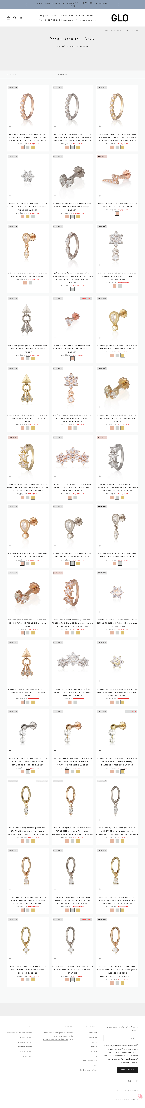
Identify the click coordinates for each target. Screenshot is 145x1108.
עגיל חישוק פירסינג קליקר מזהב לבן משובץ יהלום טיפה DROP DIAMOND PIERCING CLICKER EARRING (73, 900)
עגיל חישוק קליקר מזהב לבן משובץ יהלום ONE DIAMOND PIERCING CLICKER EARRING (72, 969)
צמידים (94, 1046)
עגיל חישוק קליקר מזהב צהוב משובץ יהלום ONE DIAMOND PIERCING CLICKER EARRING (28, 969)
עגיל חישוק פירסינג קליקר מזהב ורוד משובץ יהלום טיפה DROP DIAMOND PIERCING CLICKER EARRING (27, 900)
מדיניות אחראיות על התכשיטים (19, 1032)
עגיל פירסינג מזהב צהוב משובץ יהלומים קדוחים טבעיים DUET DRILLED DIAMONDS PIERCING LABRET (117, 761)
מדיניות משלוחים (25, 1042)
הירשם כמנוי (127, 1069)
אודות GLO (92, 1032)
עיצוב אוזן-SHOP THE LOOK (59, 20)
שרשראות (93, 1037)
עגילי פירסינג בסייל (113, 31)
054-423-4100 (60, 1036)
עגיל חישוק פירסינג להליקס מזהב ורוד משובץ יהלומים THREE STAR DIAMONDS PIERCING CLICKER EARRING (72, 623)
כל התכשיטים (67, 16)
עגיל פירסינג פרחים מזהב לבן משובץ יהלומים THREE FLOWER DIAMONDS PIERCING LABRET (72, 692)
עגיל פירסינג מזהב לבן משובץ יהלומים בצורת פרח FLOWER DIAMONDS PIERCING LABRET (117, 276)
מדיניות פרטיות (26, 1051)
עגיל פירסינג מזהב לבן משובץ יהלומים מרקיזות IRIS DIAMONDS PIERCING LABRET (72, 206)
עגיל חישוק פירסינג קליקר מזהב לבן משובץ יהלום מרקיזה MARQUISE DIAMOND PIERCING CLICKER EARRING (117, 831)
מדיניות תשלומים (25, 1046)
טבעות (94, 1042)
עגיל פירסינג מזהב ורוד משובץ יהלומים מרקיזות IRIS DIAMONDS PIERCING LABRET (27, 623)
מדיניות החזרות (26, 1037)
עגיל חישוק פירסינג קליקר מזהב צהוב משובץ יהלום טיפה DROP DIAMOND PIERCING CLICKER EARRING (117, 900)
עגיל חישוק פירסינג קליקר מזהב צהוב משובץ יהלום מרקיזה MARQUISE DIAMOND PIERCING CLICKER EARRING (28, 831)
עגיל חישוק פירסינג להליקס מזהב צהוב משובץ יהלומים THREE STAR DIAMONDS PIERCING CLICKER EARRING (28, 487)
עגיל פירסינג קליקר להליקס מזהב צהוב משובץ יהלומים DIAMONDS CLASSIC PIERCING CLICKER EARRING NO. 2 (117, 137)
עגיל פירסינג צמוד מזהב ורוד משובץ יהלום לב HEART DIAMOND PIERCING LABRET (72, 348)
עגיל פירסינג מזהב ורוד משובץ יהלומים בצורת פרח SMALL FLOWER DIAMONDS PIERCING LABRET (117, 623)
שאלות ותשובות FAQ (88, 1070)
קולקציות (91, 16)
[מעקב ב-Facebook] (136, 1081)
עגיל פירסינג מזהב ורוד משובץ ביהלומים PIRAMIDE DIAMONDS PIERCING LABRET (28, 692)
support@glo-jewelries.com (55, 1039)
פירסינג (94, 1056)
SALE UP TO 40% (89, 1060)
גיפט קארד (45, 16)
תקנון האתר (27, 1056)
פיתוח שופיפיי (122, 1100)
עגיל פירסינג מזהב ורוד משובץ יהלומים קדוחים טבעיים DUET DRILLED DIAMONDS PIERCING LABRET (72, 761)
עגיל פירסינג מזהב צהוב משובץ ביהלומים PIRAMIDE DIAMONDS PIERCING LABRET (27, 418)
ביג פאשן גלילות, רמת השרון (55, 1032)
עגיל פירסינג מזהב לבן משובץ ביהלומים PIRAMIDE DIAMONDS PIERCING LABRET (28, 348)
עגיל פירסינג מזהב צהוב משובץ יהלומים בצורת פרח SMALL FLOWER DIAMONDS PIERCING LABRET (117, 692)
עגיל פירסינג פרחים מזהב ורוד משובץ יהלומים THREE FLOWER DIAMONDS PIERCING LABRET (72, 487)
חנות (126, 31)
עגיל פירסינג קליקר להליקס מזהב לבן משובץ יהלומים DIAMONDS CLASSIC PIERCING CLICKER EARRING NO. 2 (72, 137)
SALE (55, 16)
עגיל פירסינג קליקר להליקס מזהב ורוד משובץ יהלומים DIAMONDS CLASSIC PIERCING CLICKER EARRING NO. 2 (28, 137)
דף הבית (135, 31)
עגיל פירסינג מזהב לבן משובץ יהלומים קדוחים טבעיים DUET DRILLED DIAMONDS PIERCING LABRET (28, 761)
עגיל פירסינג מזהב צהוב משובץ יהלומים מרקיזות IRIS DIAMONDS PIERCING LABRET (117, 418)
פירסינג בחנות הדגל (86, 20)
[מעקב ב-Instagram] (129, 1081)
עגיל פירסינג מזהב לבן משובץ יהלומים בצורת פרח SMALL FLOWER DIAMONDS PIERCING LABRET (28, 206)
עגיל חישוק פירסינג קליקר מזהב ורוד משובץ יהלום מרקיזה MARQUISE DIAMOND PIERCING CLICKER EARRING (72, 831)
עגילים (94, 1051)
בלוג (40, 20)
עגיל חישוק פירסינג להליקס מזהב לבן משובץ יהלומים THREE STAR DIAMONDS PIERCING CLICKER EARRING (117, 487)
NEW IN (80, 16)
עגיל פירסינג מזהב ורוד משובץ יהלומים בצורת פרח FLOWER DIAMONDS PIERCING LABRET (72, 418)
